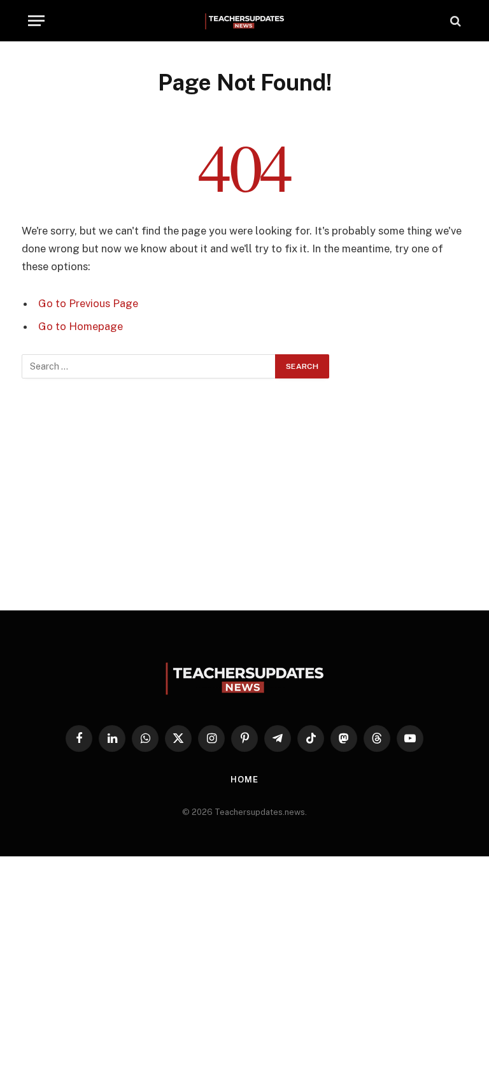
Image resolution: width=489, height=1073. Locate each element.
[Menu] (36, 20)
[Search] (454, 20)
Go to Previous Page (88, 303)
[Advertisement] (244, 494)
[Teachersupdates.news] (244, 20)
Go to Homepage (80, 326)
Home (244, 779)
